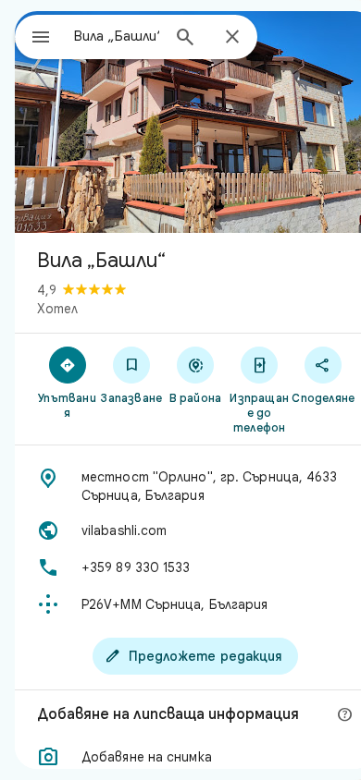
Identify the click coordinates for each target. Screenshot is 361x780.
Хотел (57, 308)
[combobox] (116, 36)
